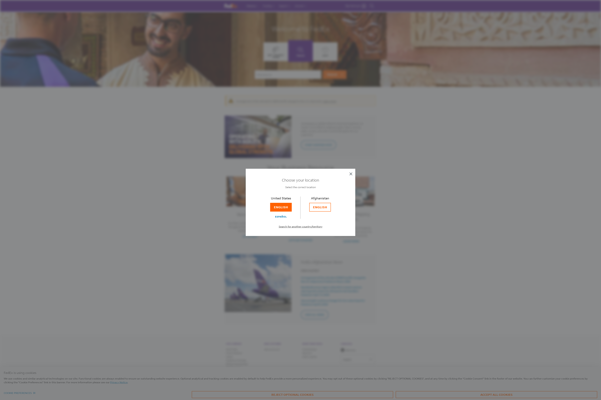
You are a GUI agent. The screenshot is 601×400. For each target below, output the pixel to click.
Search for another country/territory (300, 226)
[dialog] (300, 200)
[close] (351, 174)
